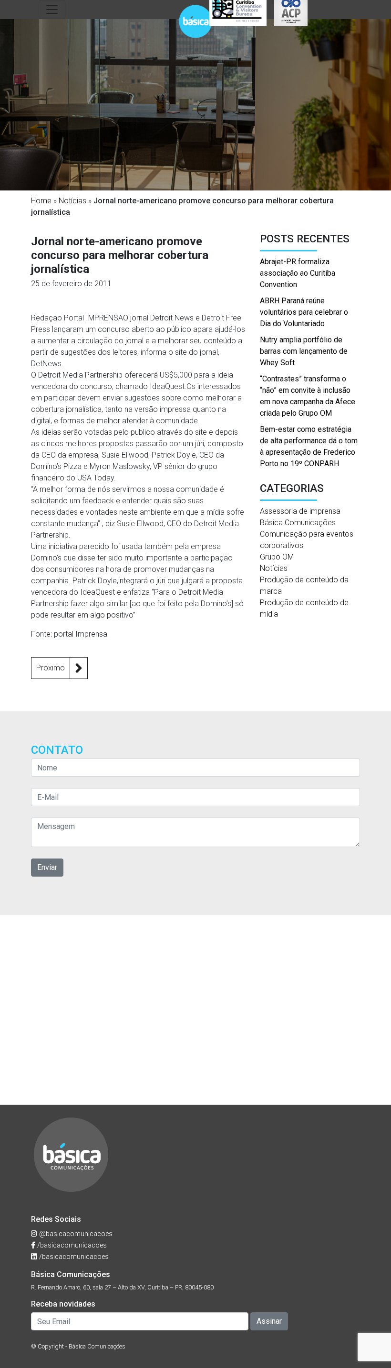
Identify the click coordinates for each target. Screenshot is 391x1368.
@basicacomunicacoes (75, 1234)
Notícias (72, 200)
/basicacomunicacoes (71, 1245)
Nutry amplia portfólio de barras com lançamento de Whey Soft (304, 351)
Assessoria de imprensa (300, 511)
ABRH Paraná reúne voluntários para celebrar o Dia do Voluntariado (304, 312)
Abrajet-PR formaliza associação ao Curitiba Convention (297, 273)
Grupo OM (277, 556)
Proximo (50, 667)
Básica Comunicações (298, 522)
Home (41, 200)
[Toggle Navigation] (52, 9)
